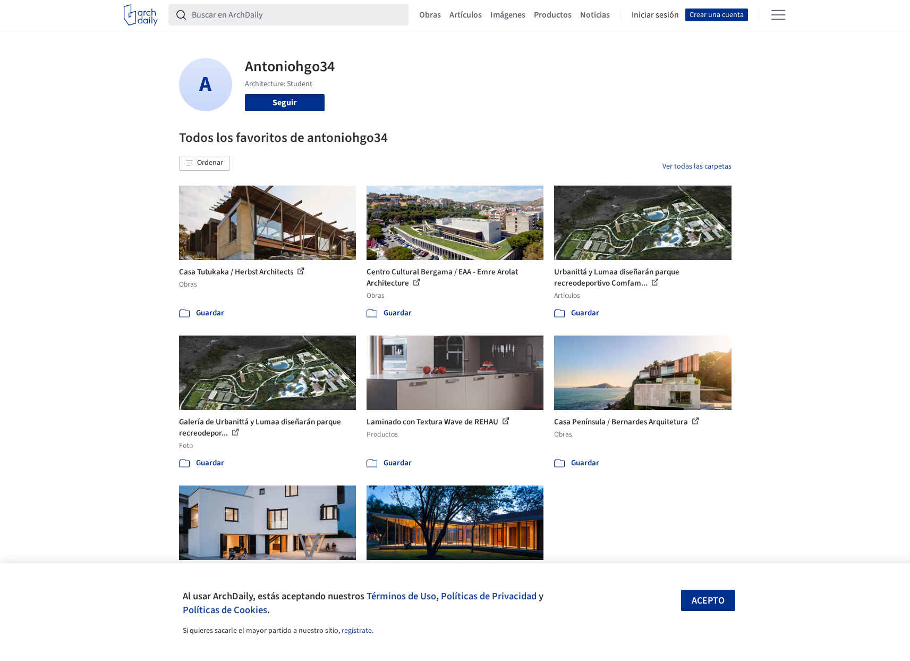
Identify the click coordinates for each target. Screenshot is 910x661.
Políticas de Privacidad (489, 596)
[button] (204, 163)
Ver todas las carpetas (697, 166)
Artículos (465, 15)
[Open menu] (778, 14)
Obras (430, 15)
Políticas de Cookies (225, 610)
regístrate (357, 630)
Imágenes (507, 15)
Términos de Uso (401, 596)
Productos (553, 15)
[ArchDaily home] (141, 15)
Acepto (708, 600)
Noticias (595, 15)
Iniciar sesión (655, 15)
